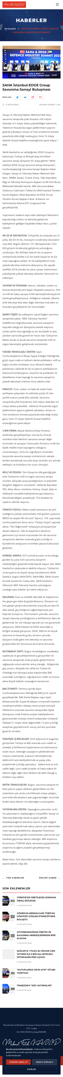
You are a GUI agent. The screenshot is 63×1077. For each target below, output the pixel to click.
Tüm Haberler (13, 877)
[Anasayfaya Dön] (14, 4)
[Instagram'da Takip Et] (33, 97)
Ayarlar (31, 1069)
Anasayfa (10, 28)
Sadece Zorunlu (44, 1062)
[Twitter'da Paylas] (17, 97)
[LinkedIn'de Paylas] (25, 97)
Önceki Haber (50, 877)
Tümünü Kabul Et (18, 1062)
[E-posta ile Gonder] (40, 97)
